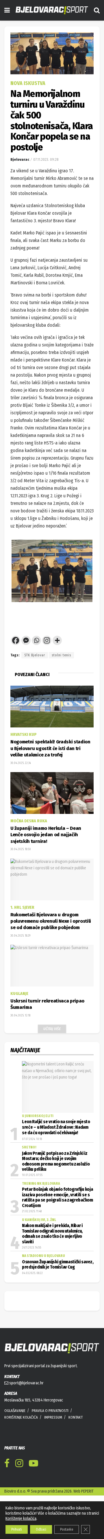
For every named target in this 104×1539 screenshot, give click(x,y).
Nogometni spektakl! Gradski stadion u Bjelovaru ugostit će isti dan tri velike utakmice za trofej (50, 792)
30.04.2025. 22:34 (20, 806)
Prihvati (16, 1529)
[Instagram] (46, 684)
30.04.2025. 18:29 (20, 979)
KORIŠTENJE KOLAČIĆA (21, 1461)
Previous (20, 593)
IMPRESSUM (53, 1461)
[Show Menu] (7, 10)
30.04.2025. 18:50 (20, 893)
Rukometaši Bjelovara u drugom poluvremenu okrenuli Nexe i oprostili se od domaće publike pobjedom (50, 964)
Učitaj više (52, 1072)
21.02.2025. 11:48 (32, 1255)
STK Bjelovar (34, 699)
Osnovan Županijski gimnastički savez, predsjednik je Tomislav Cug (58, 1308)
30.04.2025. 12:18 (20, 1059)
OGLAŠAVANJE (14, 1454)
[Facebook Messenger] (26, 684)
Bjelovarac (19, 159)
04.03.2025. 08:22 (32, 1316)
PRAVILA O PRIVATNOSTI (50, 1454)
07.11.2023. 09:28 (46, 159)
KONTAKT (75, 1461)
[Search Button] (97, 10)
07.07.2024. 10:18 (32, 1182)
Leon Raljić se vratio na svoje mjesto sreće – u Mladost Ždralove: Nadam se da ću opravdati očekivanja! (56, 1171)
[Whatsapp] (36, 684)
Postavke (66, 1529)
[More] (57, 684)
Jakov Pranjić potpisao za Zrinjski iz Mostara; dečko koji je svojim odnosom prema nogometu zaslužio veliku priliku (56, 1204)
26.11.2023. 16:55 (31, 1291)
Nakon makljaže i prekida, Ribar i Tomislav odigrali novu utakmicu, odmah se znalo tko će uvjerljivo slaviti (52, 1277)
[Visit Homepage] (52, 10)
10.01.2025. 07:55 (32, 1219)
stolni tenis (61, 699)
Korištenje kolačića (20, 1518)
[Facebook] (15, 684)
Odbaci (41, 1529)
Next (84, 593)
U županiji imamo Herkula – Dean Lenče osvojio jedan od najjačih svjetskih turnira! (45, 878)
